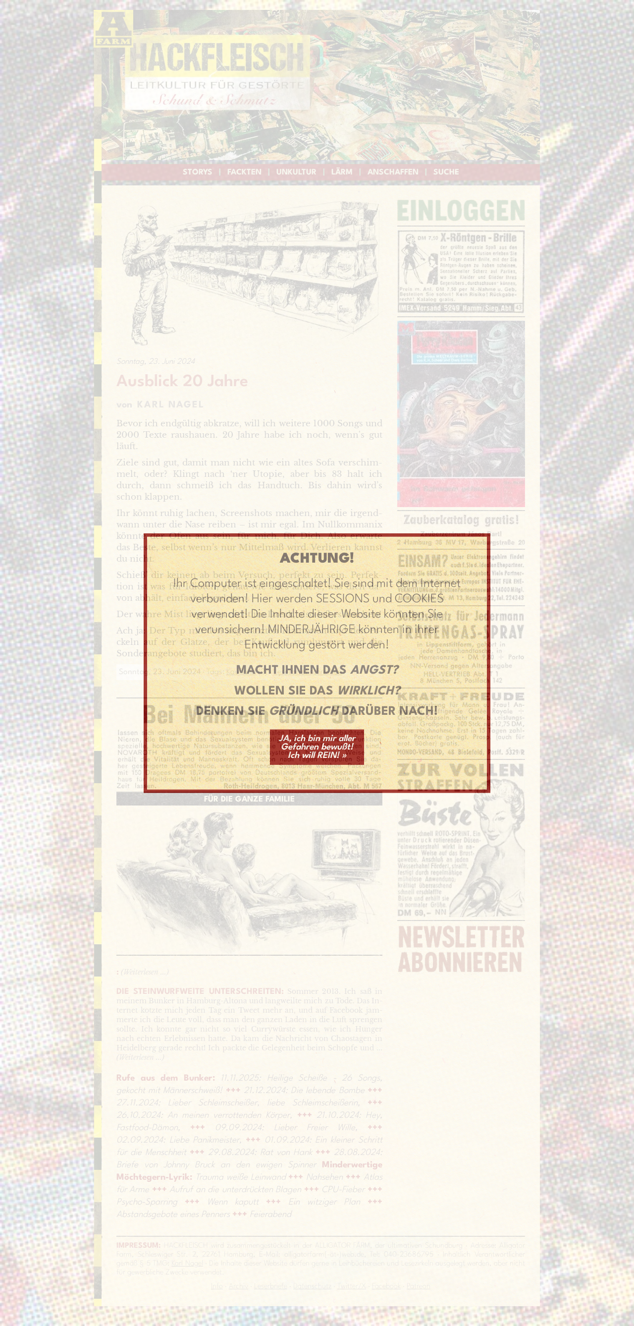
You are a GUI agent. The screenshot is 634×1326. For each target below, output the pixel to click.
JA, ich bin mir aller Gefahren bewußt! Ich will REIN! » (317, 747)
